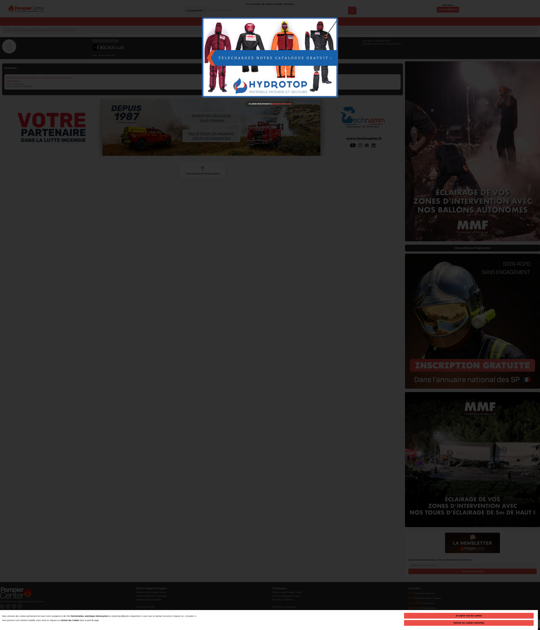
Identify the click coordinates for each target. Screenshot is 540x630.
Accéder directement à (270, 103)
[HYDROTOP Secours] (270, 57)
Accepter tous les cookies (469, 615)
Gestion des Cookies (70, 620)
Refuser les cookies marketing (469, 622)
